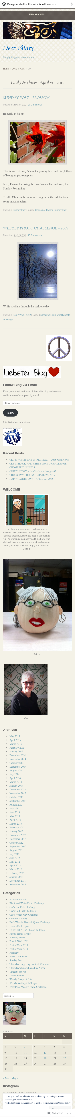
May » (15, 1078)
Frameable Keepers (19, 926)
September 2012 (17, 846)
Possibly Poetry (17, 937)
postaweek (45, 315)
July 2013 (14, 808)
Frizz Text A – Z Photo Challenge (27, 930)
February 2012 (17, 873)
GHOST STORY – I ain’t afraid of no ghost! (32, 471)
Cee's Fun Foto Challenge (22, 907)
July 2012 (14, 854)
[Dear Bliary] (37, 30)
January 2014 (16, 785)
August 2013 (16, 804)
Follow (10, 412)
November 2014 (17, 759)
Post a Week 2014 (18, 949)
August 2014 (16, 770)
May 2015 (14, 736)
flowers (49, 210)
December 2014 (17, 755)
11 (25, 1052)
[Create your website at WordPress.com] (37, 4)
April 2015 (15, 740)
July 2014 (14, 774)
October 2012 (16, 842)
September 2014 (17, 766)
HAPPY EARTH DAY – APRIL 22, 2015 (31, 478)
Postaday (14, 952)
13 (45, 1052)
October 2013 (16, 797)
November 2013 (17, 793)
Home (6, 68)
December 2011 (17, 880)
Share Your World (18, 956)
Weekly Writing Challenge (23, 983)
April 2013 (15, 820)
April (22, 68)
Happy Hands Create (20, 933)
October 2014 (16, 763)
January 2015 (16, 751)
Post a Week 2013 (18, 945)
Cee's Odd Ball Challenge (22, 911)
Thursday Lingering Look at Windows (29, 964)
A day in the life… (19, 899)
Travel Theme (16, 975)
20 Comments (35, 105)
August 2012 (16, 850)
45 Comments (35, 235)
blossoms (40, 210)
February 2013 (17, 827)
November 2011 (17, 884)
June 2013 (14, 812)
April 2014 (15, 778)
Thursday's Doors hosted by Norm (27, 968)
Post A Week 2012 (22, 315)
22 (64, 1058)
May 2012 (14, 861)
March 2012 (15, 869)
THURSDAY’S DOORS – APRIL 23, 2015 (32, 475)
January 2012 (16, 877)
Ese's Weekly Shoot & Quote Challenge (29, 922)
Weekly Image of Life (20, 979)
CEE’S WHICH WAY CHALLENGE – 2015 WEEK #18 (39, 459)
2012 (14, 68)
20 (45, 1058)
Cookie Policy (64, 1102)
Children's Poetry (18, 918)
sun (54, 315)
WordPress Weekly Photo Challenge (27, 987)
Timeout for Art (17, 971)
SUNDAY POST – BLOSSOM (26, 98)
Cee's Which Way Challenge (23, 914)
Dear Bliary (18, 48)
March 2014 (15, 782)
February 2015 (17, 747)
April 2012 (15, 865)
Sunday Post (19, 210)
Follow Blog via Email (20, 385)
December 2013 (17, 789)
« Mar (6, 1078)
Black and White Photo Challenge (26, 903)
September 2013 (17, 801)
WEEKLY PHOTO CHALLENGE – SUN (35, 228)
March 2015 (15, 744)
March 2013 (15, 823)
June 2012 (14, 858)
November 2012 (17, 839)
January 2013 (16, 831)
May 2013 (14, 816)
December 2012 (17, 835)
